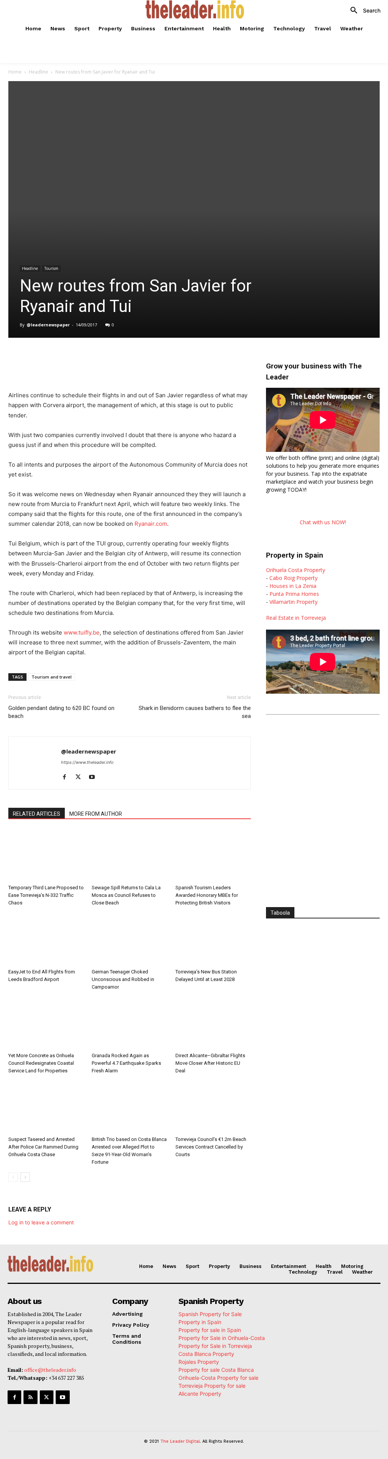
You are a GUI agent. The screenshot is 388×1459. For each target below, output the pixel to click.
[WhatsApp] (97, 359)
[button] (362, 11)
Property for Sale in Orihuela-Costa (221, 1338)
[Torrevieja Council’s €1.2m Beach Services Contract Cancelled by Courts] (213, 1107)
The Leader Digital (180, 1441)
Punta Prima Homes (294, 593)
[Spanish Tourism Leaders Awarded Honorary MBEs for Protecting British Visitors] (213, 855)
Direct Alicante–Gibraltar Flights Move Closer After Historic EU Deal (210, 1063)
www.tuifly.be (82, 632)
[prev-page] (13, 1177)
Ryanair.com (151, 523)
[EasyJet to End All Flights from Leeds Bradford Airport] (46, 939)
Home (15, 72)
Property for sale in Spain (209, 1330)
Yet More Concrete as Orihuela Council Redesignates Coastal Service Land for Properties (41, 1063)
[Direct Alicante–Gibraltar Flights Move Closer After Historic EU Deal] (213, 1023)
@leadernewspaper (48, 325)
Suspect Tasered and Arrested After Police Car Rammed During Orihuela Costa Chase (43, 1146)
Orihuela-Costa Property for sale (218, 1377)
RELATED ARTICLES (36, 814)
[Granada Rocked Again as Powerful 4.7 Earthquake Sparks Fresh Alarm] (129, 1023)
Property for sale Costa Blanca (216, 1370)
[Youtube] (94, 777)
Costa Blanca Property (206, 1354)
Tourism (51, 268)
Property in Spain (199, 1322)
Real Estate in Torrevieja (296, 617)
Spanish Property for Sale (210, 1314)
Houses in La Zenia (292, 585)
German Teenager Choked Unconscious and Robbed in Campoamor (123, 979)
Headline (38, 72)
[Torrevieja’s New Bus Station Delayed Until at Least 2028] (213, 939)
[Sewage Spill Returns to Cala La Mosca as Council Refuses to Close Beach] (129, 855)
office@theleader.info (50, 1369)
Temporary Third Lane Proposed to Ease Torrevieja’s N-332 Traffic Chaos (46, 895)
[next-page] (25, 1177)
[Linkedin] (115, 359)
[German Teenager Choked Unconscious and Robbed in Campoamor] (129, 939)
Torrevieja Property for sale (212, 1385)
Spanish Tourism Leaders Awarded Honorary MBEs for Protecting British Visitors (206, 895)
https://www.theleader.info (87, 762)
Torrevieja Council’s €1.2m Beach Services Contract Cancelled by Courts (210, 1146)
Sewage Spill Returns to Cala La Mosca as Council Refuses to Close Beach (126, 895)
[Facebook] (62, 359)
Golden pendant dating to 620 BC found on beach (61, 712)
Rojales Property (198, 1362)
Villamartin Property (293, 601)
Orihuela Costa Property (295, 570)
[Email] (150, 359)
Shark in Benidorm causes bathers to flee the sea (195, 712)
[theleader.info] (195, 9)
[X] (80, 359)
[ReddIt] (132, 359)
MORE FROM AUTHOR (95, 814)
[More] (168, 359)
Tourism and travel (51, 677)
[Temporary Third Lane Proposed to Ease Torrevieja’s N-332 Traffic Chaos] (46, 855)
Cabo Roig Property (293, 577)
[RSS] (30, 1397)
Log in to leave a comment (41, 1222)
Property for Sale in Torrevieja (215, 1346)
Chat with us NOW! (323, 522)
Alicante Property (199, 1393)
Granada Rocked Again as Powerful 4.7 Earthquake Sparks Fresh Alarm (126, 1063)
